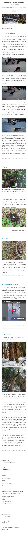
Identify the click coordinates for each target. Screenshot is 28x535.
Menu (14, 11)
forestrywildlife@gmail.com (9, 462)
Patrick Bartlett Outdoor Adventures (14, 4)
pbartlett (11, 28)
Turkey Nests (6, 238)
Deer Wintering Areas (8, 33)
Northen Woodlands (19, 337)
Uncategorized (14, 158)
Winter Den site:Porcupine (10, 284)
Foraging (4, 167)
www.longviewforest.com (7, 503)
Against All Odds (7, 334)
